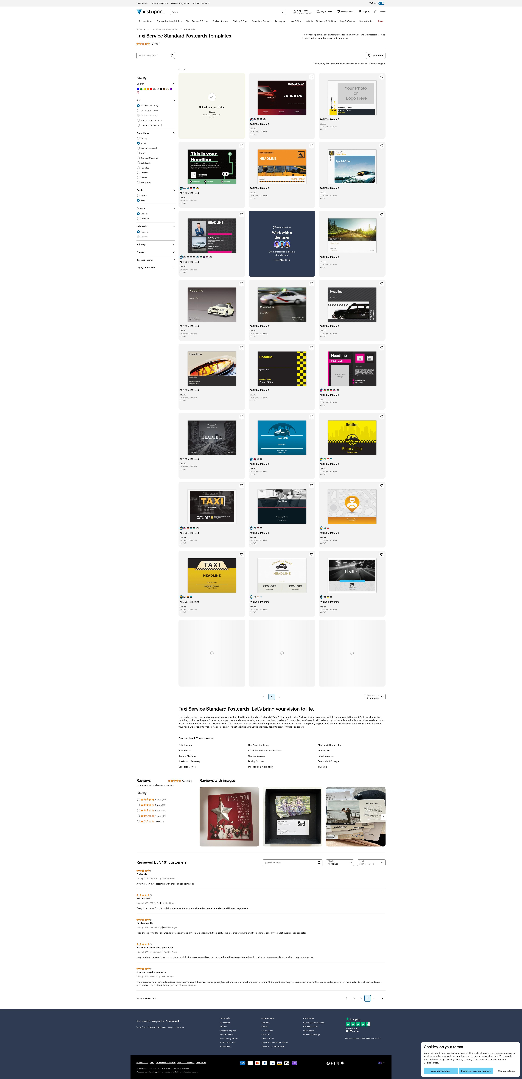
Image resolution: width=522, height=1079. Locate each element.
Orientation (142, 226)
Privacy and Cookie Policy (166, 1063)
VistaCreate (141, 3)
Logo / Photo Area (145, 267)
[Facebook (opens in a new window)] (328, 1064)
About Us (265, 1023)
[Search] (282, 12)
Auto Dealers (185, 745)
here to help (155, 1027)
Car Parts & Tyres (187, 766)
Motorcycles (324, 750)
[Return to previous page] (346, 998)
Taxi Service (189, 29)
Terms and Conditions (185, 1063)
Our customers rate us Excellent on (362, 1038)
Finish (139, 190)
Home (139, 29)
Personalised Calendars (314, 1023)
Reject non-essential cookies (476, 1070)
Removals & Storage (328, 761)
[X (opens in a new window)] (338, 1064)
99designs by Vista (159, 3)
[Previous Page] (263, 697)
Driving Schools (256, 761)
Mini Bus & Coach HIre (329, 745)
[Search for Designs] (172, 55)
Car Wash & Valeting (258, 745)
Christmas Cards (310, 1026)
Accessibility (225, 1046)
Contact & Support (228, 1030)
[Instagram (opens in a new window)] (333, 1064)
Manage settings (506, 1070)
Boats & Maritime (187, 755)
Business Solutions (201, 3)
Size (138, 100)
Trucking (322, 766)
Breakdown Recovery (189, 761)
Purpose (140, 252)
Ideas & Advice (226, 1034)
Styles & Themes (144, 259)
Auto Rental (184, 750)
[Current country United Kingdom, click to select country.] (382, 1063)
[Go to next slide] (384, 817)
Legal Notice (201, 1063)
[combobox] (225, 12)
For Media (266, 1034)
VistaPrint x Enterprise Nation (274, 1042)
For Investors (267, 1030)
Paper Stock (142, 133)
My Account (225, 1023)
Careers (264, 1026)
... (147, 29)
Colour (140, 83)
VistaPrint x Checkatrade (272, 1046)
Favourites (377, 55)
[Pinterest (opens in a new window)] (342, 1063)
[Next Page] (280, 697)
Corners (140, 208)
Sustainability (267, 1038)
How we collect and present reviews (155, 785)
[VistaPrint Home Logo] (150, 12)
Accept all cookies (440, 1070)
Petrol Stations (325, 755)
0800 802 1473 (142, 1063)
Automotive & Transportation (166, 29)
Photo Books (308, 1030)
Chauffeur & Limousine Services (264, 750)
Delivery (223, 1026)
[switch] (379, 3)
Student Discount (227, 1042)
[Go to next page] (382, 998)
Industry (140, 244)
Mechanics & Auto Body (260, 766)
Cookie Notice (431, 1062)
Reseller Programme (180, 3)
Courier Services (256, 755)
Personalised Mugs (311, 1034)
